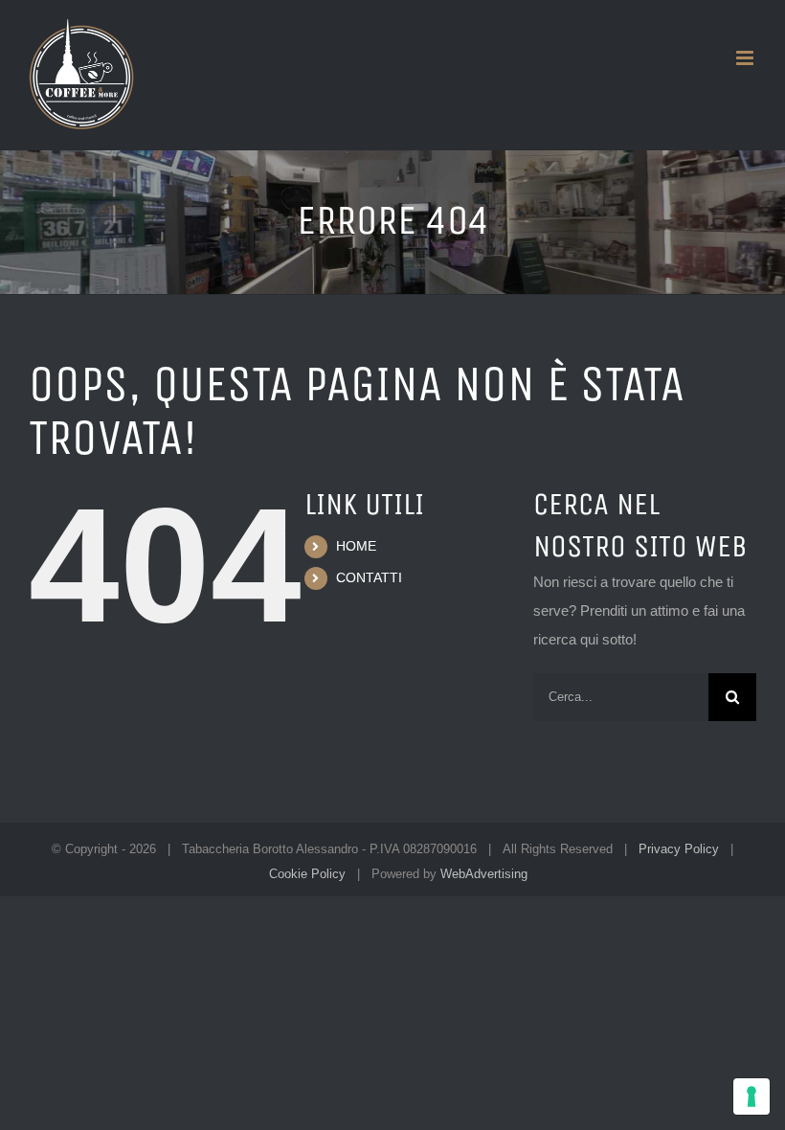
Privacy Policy (679, 849)
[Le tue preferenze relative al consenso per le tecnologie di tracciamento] (751, 1096)
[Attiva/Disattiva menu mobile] (746, 58)
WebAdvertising (483, 874)
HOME (356, 546)
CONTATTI (369, 577)
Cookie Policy (307, 874)
